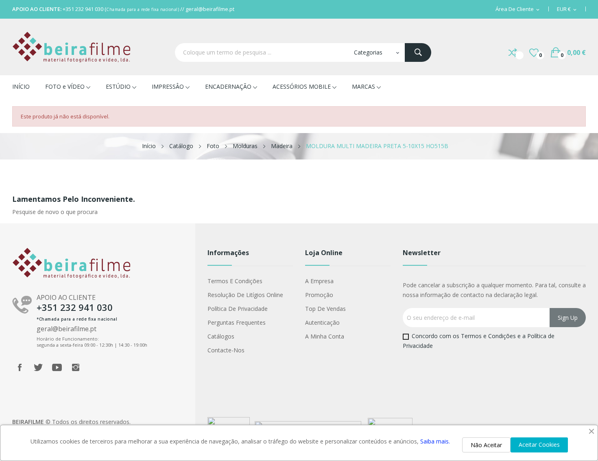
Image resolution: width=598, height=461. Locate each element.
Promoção (319, 295)
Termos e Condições (234, 281)
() (534, 52)
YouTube (57, 367)
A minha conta (324, 336)
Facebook (19, 367)
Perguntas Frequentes (236, 322)
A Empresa (319, 281)
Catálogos (220, 336)
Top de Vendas (325, 308)
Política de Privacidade (237, 308)
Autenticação (322, 322)
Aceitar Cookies (539, 444)
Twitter (38, 367)
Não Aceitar (486, 445)
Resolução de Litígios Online (245, 295)
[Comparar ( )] (513, 52)
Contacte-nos (225, 350)
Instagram (75, 367)
